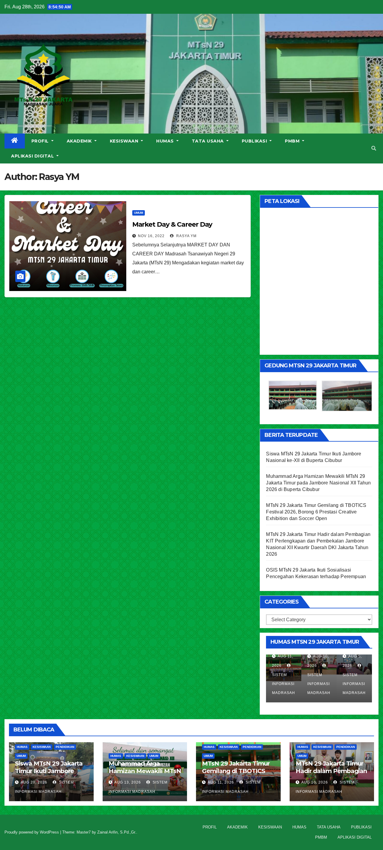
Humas (22, 747)
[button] (373, 148)
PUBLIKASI (255, 141)
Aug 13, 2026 (127, 782)
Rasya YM (186, 236)
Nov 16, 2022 (151, 236)
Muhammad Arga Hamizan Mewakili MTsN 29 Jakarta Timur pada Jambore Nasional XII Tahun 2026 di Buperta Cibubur (318, 483)
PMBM (293, 141)
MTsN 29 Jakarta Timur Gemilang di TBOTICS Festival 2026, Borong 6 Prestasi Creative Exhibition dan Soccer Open (316, 512)
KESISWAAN (125, 141)
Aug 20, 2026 (34, 782)
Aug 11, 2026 (221, 782)
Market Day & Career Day (172, 224)
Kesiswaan (42, 747)
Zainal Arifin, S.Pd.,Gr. (116, 832)
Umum (138, 212)
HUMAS (165, 141)
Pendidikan (65, 747)
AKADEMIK (80, 141)
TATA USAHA (208, 141)
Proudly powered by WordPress (32, 832)
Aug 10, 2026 (314, 782)
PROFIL (40, 141)
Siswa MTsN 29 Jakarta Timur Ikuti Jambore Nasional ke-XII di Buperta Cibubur (49, 775)
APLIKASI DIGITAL (33, 156)
